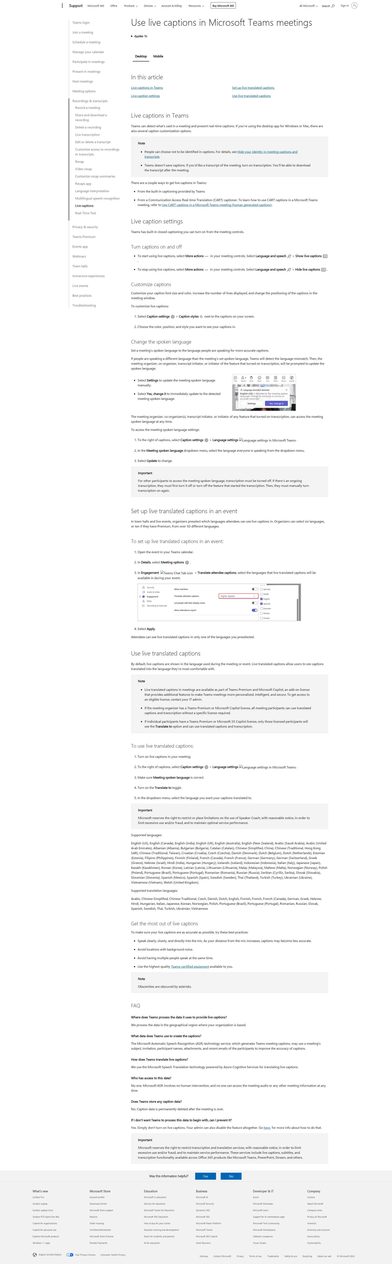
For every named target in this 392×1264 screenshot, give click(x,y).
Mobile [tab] (158, 56)
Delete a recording (88, 127)
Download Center (98, 1203)
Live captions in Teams (147, 87)
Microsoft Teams (204, 1229)
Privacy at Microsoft (317, 1216)
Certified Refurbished (100, 1229)
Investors (311, 1223)
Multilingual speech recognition (97, 198)
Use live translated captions (251, 96)
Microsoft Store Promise (102, 1236)
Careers (311, 1197)
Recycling (307, 1256)
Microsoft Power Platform (208, 1223)
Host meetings (82, 81)
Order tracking (97, 1223)
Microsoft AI (202, 1197)
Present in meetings (86, 71)
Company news (314, 1210)
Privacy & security (85, 227)
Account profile (97, 1197)
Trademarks (273, 1256)
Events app (80, 246)
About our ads (324, 1256)
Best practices (82, 295)
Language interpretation (92, 191)
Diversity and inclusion (318, 1229)
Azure (256, 1197)
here (267, 1127)
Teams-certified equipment (190, 966)
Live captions (84, 205)
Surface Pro (38, 1197)
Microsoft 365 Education (156, 1216)
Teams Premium (84, 236)
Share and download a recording (91, 117)
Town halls (80, 266)
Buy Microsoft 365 (223, 5)
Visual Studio (259, 1242)
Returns (93, 1216)
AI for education (152, 1242)
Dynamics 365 (203, 1210)
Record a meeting (87, 107)
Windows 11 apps (41, 1242)
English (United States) (50, 1254)
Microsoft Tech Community (266, 1223)
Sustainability (314, 1242)
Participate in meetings (88, 61)
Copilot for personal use (44, 1229)
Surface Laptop (40, 1203)
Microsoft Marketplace (264, 1229)
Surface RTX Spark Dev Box (46, 1216)
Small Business (203, 1242)
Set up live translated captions (253, 87)
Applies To (140, 36)
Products (129, 5)
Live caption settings (145, 96)
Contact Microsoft (222, 1256)
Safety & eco (290, 1256)
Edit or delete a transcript (92, 142)
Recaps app (83, 183)
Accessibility (313, 1236)
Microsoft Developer (263, 1203)
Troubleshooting (84, 305)
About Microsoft (315, 1203)
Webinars (79, 256)
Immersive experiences (88, 276)
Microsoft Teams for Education (159, 1210)
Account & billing (171, 5)
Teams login (81, 22)
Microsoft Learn (260, 1210)
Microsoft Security (205, 1203)
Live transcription (87, 134)
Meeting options (84, 91)
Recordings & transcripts (90, 101)
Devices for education (154, 1203)
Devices (148, 5)
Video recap (83, 169)
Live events (80, 285)
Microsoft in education (155, 1197)
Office (113, 5)
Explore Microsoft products (46, 1236)
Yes (205, 1176)
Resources (195, 5)
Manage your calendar (88, 52)
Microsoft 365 (96, 5)
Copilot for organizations (45, 1223)
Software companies (263, 1236)
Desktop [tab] (141, 56)
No (231, 1176)
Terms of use (255, 1256)
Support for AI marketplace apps (269, 1216)
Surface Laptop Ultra (43, 1210)
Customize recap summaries (95, 176)
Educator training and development (161, 1229)
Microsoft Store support (101, 1210)
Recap (79, 161)
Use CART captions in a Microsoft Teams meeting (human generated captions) (217, 205)
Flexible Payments (98, 1242)
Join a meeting (82, 32)
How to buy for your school (157, 1223)
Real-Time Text (85, 213)
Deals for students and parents (159, 1236)
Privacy (240, 1256)
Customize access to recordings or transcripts (97, 151)
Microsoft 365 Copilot (206, 1236)
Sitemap (204, 1256)
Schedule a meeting (86, 42)
